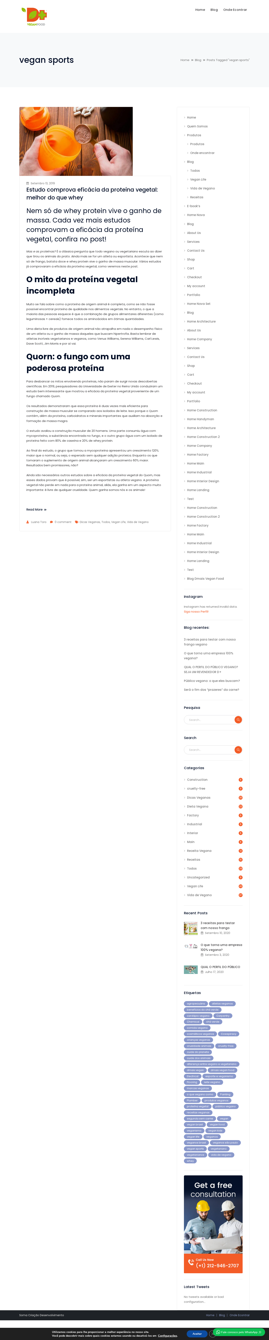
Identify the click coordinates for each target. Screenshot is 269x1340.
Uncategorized (198, 877)
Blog (198, 60)
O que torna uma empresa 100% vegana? (208, 655)
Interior (192, 833)
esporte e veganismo (219, 1076)
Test (190, 499)
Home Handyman (200, 419)
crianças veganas (198, 1040)
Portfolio (193, 295)
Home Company (199, 339)
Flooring (192, 1082)
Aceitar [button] (197, 1334)
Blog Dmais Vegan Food (205, 579)
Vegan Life (118, 522)
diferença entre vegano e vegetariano (212, 1064)
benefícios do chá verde (203, 1010)
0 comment (63, 522)
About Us (194, 233)
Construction (197, 780)
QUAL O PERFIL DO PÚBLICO (220, 967)
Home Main (195, 463)
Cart (190, 268)
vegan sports (195, 1149)
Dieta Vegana (197, 806)
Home (185, 60)
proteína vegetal (198, 1106)
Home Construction (202, 410)
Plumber (192, 1100)
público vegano (225, 1106)
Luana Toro (38, 522)
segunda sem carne (200, 1118)
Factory (193, 815)
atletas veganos (222, 1003)
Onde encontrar (202, 153)
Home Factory (198, 455)
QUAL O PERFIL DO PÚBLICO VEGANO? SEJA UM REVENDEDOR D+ (211, 669)
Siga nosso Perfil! (196, 611)
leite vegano (212, 1082)
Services (193, 242)
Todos (105, 522)
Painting (225, 1094)
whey (190, 1161)
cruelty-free (196, 788)
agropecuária (196, 1003)
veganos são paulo (225, 1142)
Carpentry (222, 1016)
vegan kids (215, 1130)
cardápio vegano (198, 1016)
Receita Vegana (199, 851)
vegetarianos (195, 1155)
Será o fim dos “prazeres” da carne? (211, 690)
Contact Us (196, 251)
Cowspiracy (228, 1034)
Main (191, 842)
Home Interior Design (203, 481)
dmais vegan (195, 1070)
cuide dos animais (199, 1058)
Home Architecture (201, 321)
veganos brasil (196, 1142)
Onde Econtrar (240, 1315)
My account (196, 286)
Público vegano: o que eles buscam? (212, 681)
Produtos (194, 135)
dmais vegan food (222, 1070)
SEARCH (238, 719)
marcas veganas (198, 1088)
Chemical (193, 1022)
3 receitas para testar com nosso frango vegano (210, 641)
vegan (224, 1118)
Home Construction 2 (203, 437)
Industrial (194, 824)
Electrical (193, 1076)
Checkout (194, 277)
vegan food (217, 1124)
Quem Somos (197, 126)
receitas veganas (198, 1112)
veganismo (194, 1130)
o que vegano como (200, 1094)
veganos (212, 1137)
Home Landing (198, 490)
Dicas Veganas (90, 522)
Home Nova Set (199, 304)
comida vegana (197, 1028)
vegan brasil (195, 1124)
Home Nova (196, 215)
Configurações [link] (167, 1336)
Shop (191, 259)
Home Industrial (199, 472)
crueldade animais (199, 1046)
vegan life (193, 1137)
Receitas (196, 197)
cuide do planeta (198, 1052)
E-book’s (193, 206)
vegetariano (219, 1149)
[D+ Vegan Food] (34, 16)
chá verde (212, 1022)
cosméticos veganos (200, 1034)
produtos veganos (216, 1100)
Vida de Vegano (138, 522)
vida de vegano (221, 1155)
